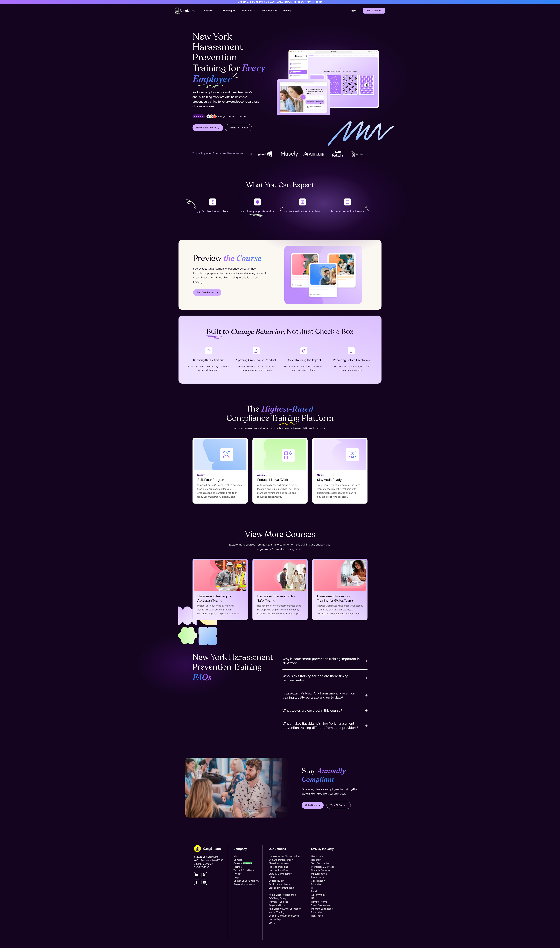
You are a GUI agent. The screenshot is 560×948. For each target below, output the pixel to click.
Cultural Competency (280, 873)
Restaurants (317, 877)
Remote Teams (319, 901)
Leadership (275, 919)
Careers (237, 863)
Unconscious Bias (278, 870)
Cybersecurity (276, 880)
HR (312, 898)
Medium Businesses (322, 908)
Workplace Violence (279, 884)
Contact (237, 859)
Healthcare (317, 856)
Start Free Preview (206, 292)
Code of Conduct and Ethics (284, 915)
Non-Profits (317, 915)
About (236, 856)
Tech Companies (320, 863)
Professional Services (322, 866)
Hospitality (316, 859)
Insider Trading (277, 912)
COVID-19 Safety (278, 898)
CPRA (272, 922)
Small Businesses (320, 905)
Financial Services (320, 870)
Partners (238, 866)
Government (317, 894)
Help (236, 877)
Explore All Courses (238, 127)
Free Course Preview (206, 127)
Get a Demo (374, 10)
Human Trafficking (278, 901)
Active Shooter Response (282, 894)
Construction (318, 880)
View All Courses (338, 805)
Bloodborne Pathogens (281, 887)
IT (312, 887)
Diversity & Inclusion (279, 863)
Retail (314, 891)
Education (316, 884)
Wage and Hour (277, 905)
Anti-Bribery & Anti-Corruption (285, 908)
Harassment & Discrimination (284, 856)
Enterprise (316, 912)
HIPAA (272, 877)
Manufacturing (319, 873)
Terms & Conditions (243, 870)
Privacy (237, 873)
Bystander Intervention (281, 859)
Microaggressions (278, 866)
